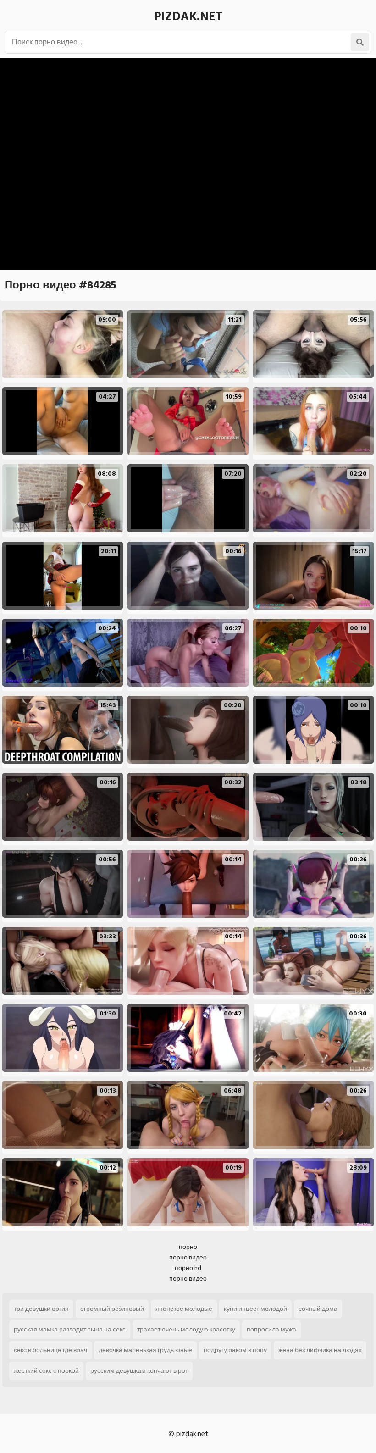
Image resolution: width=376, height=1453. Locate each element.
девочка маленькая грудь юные (145, 1350)
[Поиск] (360, 42)
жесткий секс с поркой (46, 1370)
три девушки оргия (41, 1308)
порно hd (188, 1268)
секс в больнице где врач (50, 1350)
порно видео (188, 1257)
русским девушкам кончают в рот (139, 1370)
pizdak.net (188, 16)
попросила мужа (271, 1329)
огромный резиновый (112, 1308)
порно (188, 1247)
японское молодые (183, 1308)
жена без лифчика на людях (320, 1350)
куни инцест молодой (255, 1308)
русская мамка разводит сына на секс (70, 1329)
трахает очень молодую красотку (186, 1329)
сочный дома (318, 1308)
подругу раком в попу (235, 1350)
